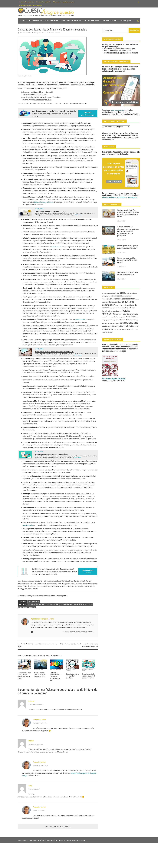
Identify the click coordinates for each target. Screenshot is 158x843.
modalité (135, 314)
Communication (109, 21)
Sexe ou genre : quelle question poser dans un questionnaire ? (127, 247)
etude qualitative (80, 604)
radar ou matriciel (117, 110)
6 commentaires (54, 33)
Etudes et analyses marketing (113, 378)
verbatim (104, 332)
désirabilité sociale (126, 296)
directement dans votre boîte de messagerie (119, 197)
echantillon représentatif (124, 298)
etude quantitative (124, 308)
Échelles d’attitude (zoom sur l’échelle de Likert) (54, 352)
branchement (129, 293)
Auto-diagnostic (91, 21)
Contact (68, 840)
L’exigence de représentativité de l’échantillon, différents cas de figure (55, 676)
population (130, 316)
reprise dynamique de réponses (110, 323)
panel (123, 317)
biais (122, 292)
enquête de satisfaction (36, 604)
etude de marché (66, 604)
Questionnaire (51, 21)
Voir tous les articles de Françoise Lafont (79, 632)
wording (110, 332)
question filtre (109, 320)
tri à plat (136, 329)
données (118, 296)
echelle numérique (114, 302)
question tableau (119, 320)
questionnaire (56, 247)
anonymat (115, 293)
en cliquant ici (81, 103)
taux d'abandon (127, 326)
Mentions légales (52, 840)
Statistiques (125, 21)
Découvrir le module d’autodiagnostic (30, 5)
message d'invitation (123, 314)
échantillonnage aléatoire (44, 202)
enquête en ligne (52, 604)
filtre (132, 307)
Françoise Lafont (39, 33)
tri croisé (130, 329)
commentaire (111, 296)
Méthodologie (35, 21)
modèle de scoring (117, 317)
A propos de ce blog (78, 840)
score (104, 326)
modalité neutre (106, 317)
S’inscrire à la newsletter (43, 2)
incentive (105, 311)
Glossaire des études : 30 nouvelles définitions (72, 676)
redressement (133, 320)
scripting (109, 326)
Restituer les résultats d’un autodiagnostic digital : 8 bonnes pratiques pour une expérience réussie (128, 213)
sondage (32, 607)
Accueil (22, 21)
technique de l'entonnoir (121, 329)
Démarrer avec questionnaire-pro (63, 2)
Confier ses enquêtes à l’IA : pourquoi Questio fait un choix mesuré (127, 260)
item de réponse (115, 311)
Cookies (62, 840)
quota (126, 319)
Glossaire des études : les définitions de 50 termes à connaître (88, 676)
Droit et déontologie (71, 21)
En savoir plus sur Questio (26, 2)
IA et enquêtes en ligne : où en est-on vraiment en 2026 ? (39, 674)
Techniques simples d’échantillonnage (50, 211)
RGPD (122, 323)
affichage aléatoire (106, 293)
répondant (131, 323)
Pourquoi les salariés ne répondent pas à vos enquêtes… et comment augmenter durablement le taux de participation (128, 231)
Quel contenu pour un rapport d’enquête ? (51, 454)
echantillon (107, 298)
